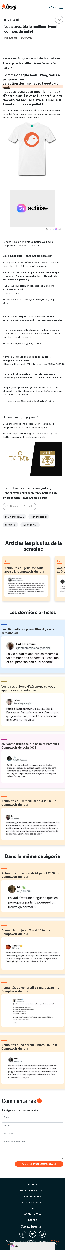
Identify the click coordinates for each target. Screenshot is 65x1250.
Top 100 (32, 1220)
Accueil (32, 1184)
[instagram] (42, 1234)
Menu (53, 7)
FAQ (32, 1208)
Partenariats (32, 1196)
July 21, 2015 (46, 400)
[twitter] (32, 1234)
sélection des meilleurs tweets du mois (31, 85)
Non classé (12, 20)
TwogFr (13, 37)
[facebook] (23, 1234)
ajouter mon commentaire (39, 1164)
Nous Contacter (32, 1202)
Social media (32, 1214)
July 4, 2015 (35, 343)
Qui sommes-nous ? (32, 1190)
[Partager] (59, 20)
